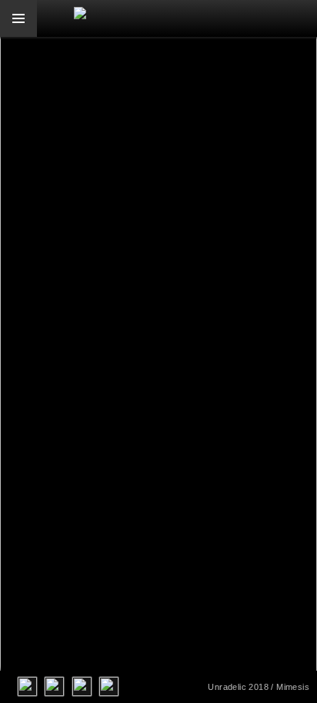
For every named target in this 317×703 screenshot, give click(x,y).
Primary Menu (18, 18)
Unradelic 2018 (238, 686)
